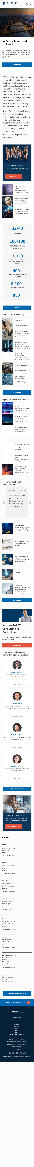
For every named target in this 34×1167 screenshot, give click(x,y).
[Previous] (4, 503)
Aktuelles (17, 1032)
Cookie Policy (28, 1056)
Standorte (17, 1026)
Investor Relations (16, 1034)
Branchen (17, 1020)
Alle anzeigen (17, 600)
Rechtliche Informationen (13, 1056)
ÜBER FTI (17, 1030)
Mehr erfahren (17, 65)
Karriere (17, 1028)
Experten (17, 1024)
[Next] (30, 503)
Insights (17, 1022)
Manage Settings (17, 1158)
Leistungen (17, 1018)
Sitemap (16, 1058)
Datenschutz (21, 1056)
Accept (17, 1163)
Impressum (5, 1056)
